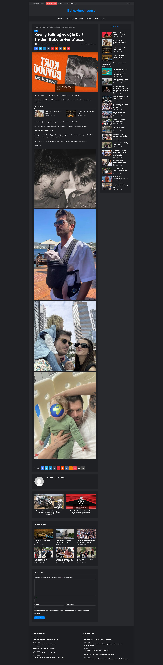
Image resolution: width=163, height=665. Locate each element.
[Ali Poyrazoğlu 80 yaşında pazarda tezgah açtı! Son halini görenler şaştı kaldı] (107, 89)
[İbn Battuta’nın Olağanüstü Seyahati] (39, 113)
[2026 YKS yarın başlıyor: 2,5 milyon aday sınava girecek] (65, 552)
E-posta (37, 604)
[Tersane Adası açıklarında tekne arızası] (107, 179)
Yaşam (96, 18)
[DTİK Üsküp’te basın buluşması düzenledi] (107, 35)
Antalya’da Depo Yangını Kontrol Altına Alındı (63, 541)
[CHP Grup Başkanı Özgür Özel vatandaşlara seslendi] (86, 534)
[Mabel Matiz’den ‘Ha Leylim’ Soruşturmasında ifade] (107, 186)
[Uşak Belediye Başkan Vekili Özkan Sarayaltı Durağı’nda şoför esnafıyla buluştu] (107, 153)
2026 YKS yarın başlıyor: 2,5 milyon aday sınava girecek (64, 560)
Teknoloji (89, 18)
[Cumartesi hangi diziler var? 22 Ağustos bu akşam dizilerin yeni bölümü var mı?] (107, 71)
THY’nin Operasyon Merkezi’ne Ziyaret (119, 113)
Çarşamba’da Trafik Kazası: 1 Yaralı (67, 3)
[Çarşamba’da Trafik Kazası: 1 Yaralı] (43, 534)
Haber (67, 18)
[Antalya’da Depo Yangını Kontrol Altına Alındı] (65, 534)
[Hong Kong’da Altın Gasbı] (107, 129)
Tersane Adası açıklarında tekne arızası (120, 177)
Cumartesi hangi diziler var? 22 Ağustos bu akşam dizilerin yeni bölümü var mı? (120, 71)
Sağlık (81, 18)
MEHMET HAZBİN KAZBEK (44, 44)
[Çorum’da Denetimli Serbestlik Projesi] (43, 552)
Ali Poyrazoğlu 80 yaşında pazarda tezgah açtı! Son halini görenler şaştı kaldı (120, 89)
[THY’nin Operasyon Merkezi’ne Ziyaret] (107, 114)
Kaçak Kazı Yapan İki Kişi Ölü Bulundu (85, 560)
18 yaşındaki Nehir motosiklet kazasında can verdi (120, 170)
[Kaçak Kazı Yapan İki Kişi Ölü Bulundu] (86, 552)
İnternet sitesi (70, 604)
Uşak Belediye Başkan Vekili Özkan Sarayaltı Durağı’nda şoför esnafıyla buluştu (120, 153)
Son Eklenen (115, 26)
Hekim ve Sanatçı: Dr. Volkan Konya (119, 48)
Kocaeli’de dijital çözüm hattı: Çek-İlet (120, 97)
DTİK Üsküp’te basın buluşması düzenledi (119, 33)
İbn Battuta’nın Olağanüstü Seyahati (119, 41)
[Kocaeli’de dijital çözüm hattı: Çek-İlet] (107, 99)
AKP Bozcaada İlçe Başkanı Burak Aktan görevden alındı (119, 162)
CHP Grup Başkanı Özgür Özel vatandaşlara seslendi (86, 541)
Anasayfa (60, 18)
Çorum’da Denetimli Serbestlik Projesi (40, 560)
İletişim (103, 18)
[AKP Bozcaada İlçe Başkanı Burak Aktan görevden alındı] (107, 162)
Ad (35, 598)
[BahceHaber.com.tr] (81, 11)
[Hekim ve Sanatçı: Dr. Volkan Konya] (71, 113)
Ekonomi (74, 18)
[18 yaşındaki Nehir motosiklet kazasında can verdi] (107, 171)
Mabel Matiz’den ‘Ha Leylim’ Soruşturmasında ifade (120, 185)
